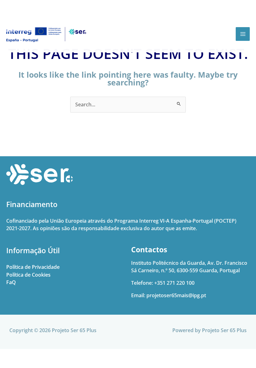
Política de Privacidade (33, 266)
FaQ (11, 282)
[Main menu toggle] (243, 34)
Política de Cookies (28, 274)
